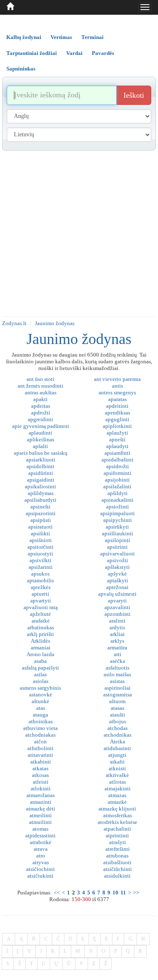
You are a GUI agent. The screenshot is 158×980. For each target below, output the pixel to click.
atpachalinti (117, 829)
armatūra (117, 647)
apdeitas (40, 406)
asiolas (40, 681)
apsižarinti (41, 567)
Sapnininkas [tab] (20, 68)
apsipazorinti (41, 513)
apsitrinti (117, 547)
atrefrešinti (117, 849)
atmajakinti (117, 788)
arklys (117, 641)
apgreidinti (40, 419)
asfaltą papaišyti (40, 668)
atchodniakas (40, 735)
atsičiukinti (40, 876)
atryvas (40, 862)
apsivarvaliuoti (117, 553)
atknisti (117, 768)
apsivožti (117, 560)
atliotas (117, 782)
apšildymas (41, 493)
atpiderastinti (40, 835)
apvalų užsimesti (117, 594)
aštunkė (40, 701)
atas (40, 708)
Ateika (117, 741)
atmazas (117, 795)
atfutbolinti (40, 748)
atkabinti (40, 761)
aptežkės (41, 587)
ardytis (117, 627)
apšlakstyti (117, 567)
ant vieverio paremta (117, 379)
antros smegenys (117, 392)
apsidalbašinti (118, 459)
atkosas (40, 775)
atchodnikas (117, 735)
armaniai (41, 647)
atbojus (117, 721)
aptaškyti (117, 580)
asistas (117, 681)
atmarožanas (41, 795)
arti (117, 654)
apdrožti (40, 412)
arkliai (117, 634)
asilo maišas (117, 674)
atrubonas (117, 855)
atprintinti (117, 835)
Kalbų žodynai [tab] (23, 37)
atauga (40, 715)
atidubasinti (117, 748)
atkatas (40, 768)
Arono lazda (40, 654)
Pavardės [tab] (103, 53)
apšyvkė (117, 574)
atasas (117, 708)
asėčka (117, 661)
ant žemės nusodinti (40, 386)
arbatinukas (40, 627)
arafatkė (41, 621)
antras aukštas (40, 392)
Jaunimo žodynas (55, 323)
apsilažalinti (117, 486)
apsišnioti (40, 540)
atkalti (117, 761)
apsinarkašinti (118, 500)
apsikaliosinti (40, 486)
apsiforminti (117, 473)
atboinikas (41, 721)
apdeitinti (117, 406)
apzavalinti (117, 607)
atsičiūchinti (117, 869)
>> (136, 892)
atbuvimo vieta (40, 728)
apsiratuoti (40, 527)
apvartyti (40, 600)
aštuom (117, 701)
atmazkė (117, 802)
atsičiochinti (40, 869)
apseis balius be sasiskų (40, 453)
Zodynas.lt (14, 323)
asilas (40, 674)
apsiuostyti (40, 553)
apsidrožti (117, 466)
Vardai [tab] (74, 53)
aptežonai (117, 587)
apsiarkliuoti (40, 459)
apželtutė (40, 614)
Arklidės (40, 641)
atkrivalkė (117, 775)
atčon (40, 741)
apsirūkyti (117, 527)
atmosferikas (117, 815)
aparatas (117, 399)
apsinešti (40, 506)
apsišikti (40, 533)
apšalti (40, 446)
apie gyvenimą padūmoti (40, 426)
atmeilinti (40, 815)
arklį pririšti (40, 634)
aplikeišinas (40, 439)
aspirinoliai (117, 688)
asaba (40, 661)
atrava (41, 849)
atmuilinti (40, 822)
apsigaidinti (40, 480)
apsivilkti (40, 560)
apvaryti (117, 600)
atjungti (117, 755)
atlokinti (41, 788)
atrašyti (117, 842)
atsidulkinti (117, 876)
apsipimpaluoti (117, 513)
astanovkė (40, 694)
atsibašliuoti (117, 862)
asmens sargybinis (40, 688)
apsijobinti (117, 480)
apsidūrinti (40, 473)
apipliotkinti (117, 426)
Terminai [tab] (92, 37)
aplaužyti (117, 433)
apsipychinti (117, 520)
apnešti (117, 439)
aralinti (117, 621)
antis (117, 386)
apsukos (40, 574)
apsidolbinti (40, 466)
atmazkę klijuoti (117, 808)
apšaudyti (117, 446)
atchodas (117, 728)
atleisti (40, 782)
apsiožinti (117, 506)
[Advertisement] (79, 233)
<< (57, 892)
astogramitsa (117, 694)
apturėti (40, 594)
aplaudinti (40, 433)
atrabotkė (40, 842)
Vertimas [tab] (61, 37)
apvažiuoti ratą (41, 607)
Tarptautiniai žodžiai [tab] (31, 53)
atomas (40, 829)
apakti (40, 399)
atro (40, 855)
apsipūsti (40, 520)
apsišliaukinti (117, 533)
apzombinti (117, 614)
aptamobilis (40, 580)
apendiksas (117, 412)
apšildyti (117, 493)
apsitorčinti (40, 547)
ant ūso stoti (40, 379)
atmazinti (40, 802)
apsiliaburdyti (40, 500)
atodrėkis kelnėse (117, 822)
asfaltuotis (117, 668)
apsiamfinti (117, 453)
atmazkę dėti (40, 808)
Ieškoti (133, 95)
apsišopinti (117, 540)
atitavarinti (40, 755)
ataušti (117, 715)
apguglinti (117, 419)
